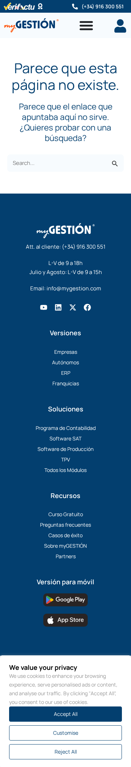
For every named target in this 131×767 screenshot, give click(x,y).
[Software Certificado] (40, 6)
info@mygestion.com (74, 288)
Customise (65, 732)
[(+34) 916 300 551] (75, 6)
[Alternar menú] (86, 25)
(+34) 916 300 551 (103, 6)
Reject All (66, 751)
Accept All (66, 713)
